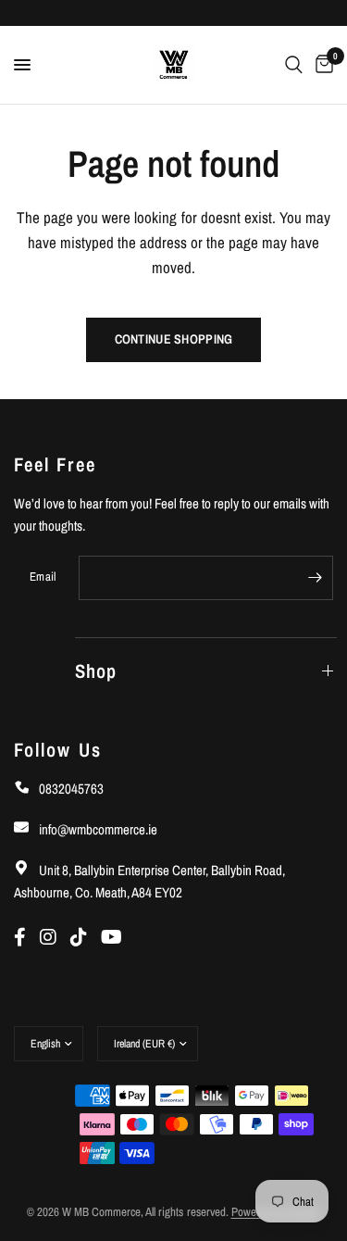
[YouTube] (116, 936)
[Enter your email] (314, 578)
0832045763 (70, 788)
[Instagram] (55, 936)
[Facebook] (27, 936)
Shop (96, 670)
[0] (321, 65)
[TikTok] (85, 936)
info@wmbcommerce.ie (96, 829)
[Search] (294, 65)
